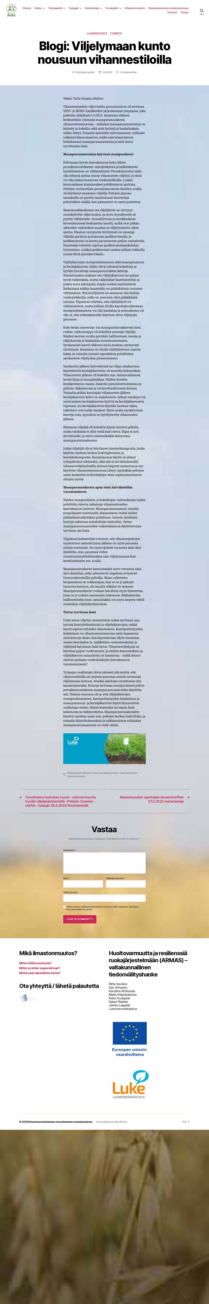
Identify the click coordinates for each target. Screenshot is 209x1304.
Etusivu (27, 8)
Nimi (66, 878)
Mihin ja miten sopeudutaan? (39, 968)
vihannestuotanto (76, 776)
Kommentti (69, 850)
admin (91, 72)
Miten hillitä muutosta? (35, 963)
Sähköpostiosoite (116, 878)
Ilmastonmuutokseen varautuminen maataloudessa (60, 1121)
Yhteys (185, 12)
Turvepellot (111, 8)
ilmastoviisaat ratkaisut (79, 772)
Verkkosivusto (70, 892)
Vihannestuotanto (135, 8)
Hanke (38, 8)
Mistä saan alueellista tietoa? (40, 973)
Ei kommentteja (128, 72)
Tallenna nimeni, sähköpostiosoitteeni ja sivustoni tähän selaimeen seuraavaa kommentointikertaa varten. (102, 908)
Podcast (172, 12)
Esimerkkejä (92, 8)
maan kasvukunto (128, 772)
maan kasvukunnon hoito (105, 772)
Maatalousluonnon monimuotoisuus (168, 8)
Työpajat (73, 8)
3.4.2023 (107, 72)
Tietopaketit (55, 8)
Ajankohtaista (97, 33)
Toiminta (116, 33)
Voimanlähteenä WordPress (111, 1121)
